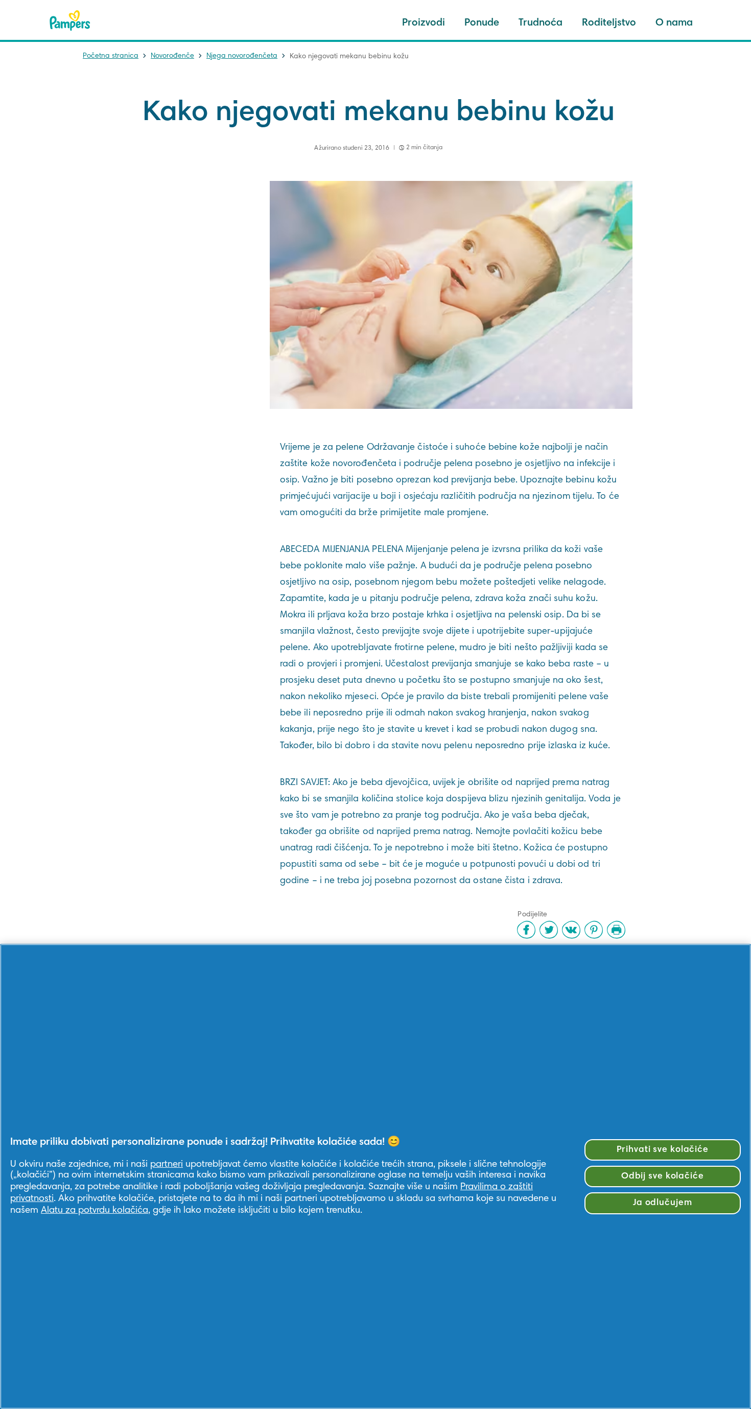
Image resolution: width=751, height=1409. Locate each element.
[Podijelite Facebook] (526, 929)
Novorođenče (172, 56)
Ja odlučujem (662, 1203)
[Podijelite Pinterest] (593, 929)
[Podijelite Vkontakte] (571, 929)
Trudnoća (540, 23)
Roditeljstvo (609, 23)
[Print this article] (616, 929)
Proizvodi (423, 23)
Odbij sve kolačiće (662, 1176)
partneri (166, 1164)
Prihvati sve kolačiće (663, 1149)
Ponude (481, 23)
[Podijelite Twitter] (548, 929)
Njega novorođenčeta (241, 56)
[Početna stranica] (70, 20)
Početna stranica (110, 56)
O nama (674, 23)
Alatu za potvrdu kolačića (94, 1210)
